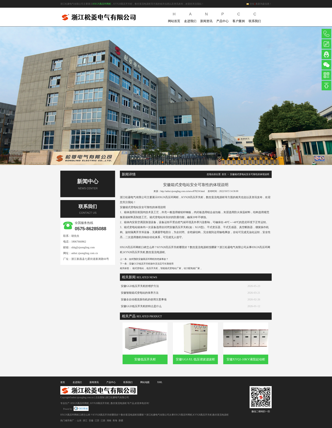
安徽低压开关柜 (145, 359)
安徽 (91, 420)
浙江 (85, 420)
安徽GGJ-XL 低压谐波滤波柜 (195, 359)
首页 (224, 174)
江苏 (97, 420)
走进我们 (190, 17)
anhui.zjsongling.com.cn (84, 253)
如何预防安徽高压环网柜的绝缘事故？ (148, 259)
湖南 (109, 420)
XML (159, 382)
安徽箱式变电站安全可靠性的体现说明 (249, 174)
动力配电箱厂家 (192, 268)
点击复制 (100, 397)
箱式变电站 (138, 268)
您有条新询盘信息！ (261, 3)
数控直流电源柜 (119, 403)
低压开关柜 (152, 268)
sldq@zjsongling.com (83, 247)
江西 (103, 420)
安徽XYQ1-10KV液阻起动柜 (246, 359)
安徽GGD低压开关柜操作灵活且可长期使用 (151, 263)
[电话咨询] (326, 33)
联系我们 (255, 17)
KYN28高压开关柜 (99, 403)
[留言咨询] (326, 44)
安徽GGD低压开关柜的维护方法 (140, 286)
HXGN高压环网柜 (102, 3)
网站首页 (174, 17)
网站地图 (144, 382)
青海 (115, 420)
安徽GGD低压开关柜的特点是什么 (141, 306)
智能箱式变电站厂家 (170, 268)
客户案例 (238, 17)
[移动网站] (326, 75)
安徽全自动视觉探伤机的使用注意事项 (144, 299)
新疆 (121, 420)
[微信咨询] (326, 65)
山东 (79, 420)
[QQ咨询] (326, 54)
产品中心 (222, 17)
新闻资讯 (206, 17)
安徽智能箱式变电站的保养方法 (140, 292)
